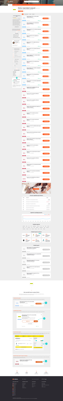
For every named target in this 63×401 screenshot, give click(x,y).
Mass (26, 227)
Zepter (44, 227)
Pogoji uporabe (28, 20)
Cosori (31, 227)
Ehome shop (29, 227)
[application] (36, 218)
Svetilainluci (37, 227)
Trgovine (16, 6)
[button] (46, 214)
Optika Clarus (47, 227)
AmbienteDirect (41, 227)
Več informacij (18, 30)
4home (34, 227)
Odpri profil (16, 43)
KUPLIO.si (13, 6)
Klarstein (23, 227)
